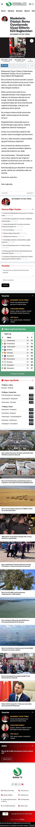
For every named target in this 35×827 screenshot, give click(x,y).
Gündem (11, 11)
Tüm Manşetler (24, 799)
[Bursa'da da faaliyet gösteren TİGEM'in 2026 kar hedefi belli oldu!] (17, 496)
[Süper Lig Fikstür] (32, 380)
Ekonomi (19, 11)
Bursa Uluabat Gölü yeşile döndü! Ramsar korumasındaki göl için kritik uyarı (15, 621)
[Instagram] (19, 784)
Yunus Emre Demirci (17, 309)
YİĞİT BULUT (14, 317)
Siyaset (27, 11)
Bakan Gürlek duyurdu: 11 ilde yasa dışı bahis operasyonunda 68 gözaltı (17, 704)
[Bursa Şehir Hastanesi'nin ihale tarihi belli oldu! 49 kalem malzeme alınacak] (17, 440)
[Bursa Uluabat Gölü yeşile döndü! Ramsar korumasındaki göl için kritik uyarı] (17, 607)
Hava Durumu (24, 790)
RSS (6, 813)
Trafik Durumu (24, 795)
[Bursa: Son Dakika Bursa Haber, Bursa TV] (16, 4)
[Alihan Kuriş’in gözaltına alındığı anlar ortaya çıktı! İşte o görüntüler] (17, 524)
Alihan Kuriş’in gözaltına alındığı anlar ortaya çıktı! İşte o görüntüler (17, 537)
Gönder (5, 285)
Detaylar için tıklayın (17, 374)
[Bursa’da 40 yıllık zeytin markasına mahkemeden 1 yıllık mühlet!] (17, 579)
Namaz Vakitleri (8, 795)
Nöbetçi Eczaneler (8, 790)
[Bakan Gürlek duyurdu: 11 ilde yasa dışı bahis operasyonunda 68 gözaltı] (17, 691)
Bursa (3, 11)
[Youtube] (22, 784)
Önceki (5, 193)
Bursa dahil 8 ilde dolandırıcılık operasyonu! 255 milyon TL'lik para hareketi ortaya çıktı (16, 565)
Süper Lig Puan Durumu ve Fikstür (9, 800)
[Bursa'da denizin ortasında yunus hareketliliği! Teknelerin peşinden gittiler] (17, 635)
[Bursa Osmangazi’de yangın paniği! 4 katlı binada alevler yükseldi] (17, 663)
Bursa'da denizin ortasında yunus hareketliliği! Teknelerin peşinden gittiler (17, 649)
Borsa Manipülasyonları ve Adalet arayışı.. (17, 245)
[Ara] (33, 4)
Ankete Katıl (7, 759)
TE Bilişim (21, 819)
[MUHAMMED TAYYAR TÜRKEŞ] (5, 19)
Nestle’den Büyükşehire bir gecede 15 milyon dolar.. (19, 303)
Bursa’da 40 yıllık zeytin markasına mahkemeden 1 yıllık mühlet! (13, 593)
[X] (15, 784)
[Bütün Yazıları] (32, 209)
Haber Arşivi (24, 806)
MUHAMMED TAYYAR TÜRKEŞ (20, 34)
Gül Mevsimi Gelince (10, 236)
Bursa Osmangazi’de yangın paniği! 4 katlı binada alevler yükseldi (16, 677)
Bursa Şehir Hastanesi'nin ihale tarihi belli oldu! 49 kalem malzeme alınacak (17, 453)
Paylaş (5, 65)
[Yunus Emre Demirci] (5, 311)
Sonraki (29, 193)
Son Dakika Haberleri (9, 806)
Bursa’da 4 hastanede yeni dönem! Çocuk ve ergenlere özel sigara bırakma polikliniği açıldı (17, 481)
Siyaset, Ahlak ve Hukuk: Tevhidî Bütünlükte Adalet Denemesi (20, 312)
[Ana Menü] (2, 4)
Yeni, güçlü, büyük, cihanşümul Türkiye (20, 321)
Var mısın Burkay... (9, 230)
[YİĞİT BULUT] (5, 319)
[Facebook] (12, 784)
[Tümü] (32, 296)
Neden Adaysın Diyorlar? (11, 233)
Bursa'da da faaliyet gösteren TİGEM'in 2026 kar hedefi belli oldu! (17, 509)
